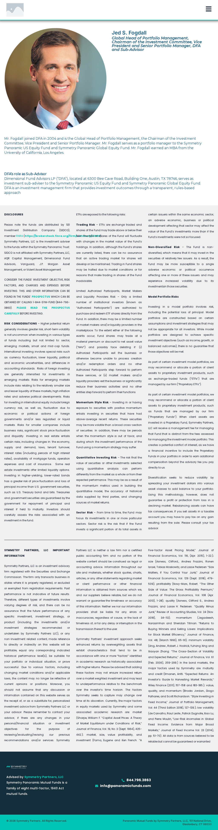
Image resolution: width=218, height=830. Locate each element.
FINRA (19, 236)
